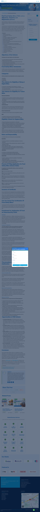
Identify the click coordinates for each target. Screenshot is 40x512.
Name (13, 251)
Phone (13, 254)
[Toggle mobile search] (36, 1)
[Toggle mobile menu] (38, 1)
